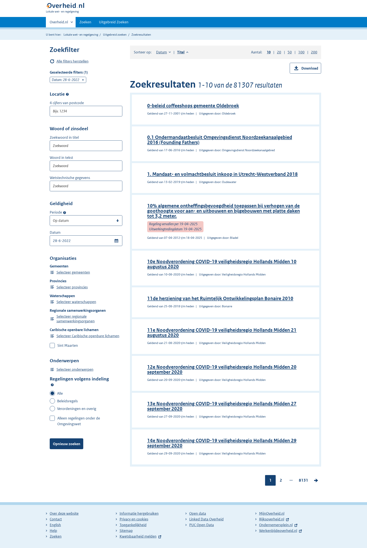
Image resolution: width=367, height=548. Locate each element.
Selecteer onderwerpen (74, 369)
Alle (60, 393)
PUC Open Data (201, 525)
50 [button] (290, 52)
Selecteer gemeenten (73, 272)
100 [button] (301, 52)
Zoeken (85, 22)
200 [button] (314, 52)
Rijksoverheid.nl (271, 519)
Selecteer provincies (72, 287)
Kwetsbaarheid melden (138, 536)
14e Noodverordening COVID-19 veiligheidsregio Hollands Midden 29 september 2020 (221, 443)
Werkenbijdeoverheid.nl (278, 530)
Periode (56, 212)
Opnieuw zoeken (66, 444)
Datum (55, 232)
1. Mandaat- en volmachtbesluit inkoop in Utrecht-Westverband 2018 (222, 174)
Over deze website (64, 513)
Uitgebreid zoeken (115, 34)
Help (53, 530)
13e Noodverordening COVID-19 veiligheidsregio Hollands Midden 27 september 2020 (221, 406)
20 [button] (279, 52)
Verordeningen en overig (76, 408)
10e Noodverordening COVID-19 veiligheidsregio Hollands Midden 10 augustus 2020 (221, 264)
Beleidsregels (67, 401)
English (55, 525)
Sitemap (126, 530)
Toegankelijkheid (133, 525)
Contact (56, 519)
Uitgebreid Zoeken (113, 22)
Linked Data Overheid (206, 519)
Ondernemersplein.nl (276, 525)
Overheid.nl (59, 23)
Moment (64, 212)
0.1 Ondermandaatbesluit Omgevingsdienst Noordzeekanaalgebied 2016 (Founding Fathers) (219, 139)
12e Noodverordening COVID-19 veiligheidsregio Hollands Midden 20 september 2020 (221, 369)
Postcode (67, 94)
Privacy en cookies (134, 519)
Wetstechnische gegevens (70, 178)
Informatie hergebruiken (139, 513)
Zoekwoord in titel (64, 137)
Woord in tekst (61, 157)
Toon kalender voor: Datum (116, 241)
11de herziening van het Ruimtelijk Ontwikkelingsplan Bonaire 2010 (220, 298)
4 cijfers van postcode (67, 103)
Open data (197, 513)
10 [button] (269, 52)
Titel (182, 52)
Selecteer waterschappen (76, 301)
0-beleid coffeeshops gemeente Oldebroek (193, 106)
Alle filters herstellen (72, 61)
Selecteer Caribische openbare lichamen (87, 336)
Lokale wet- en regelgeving (81, 34)
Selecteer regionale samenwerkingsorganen (75, 318)
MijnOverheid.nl (271, 513)
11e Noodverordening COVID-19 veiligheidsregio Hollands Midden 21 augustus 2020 (221, 332)
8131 (303, 481)
